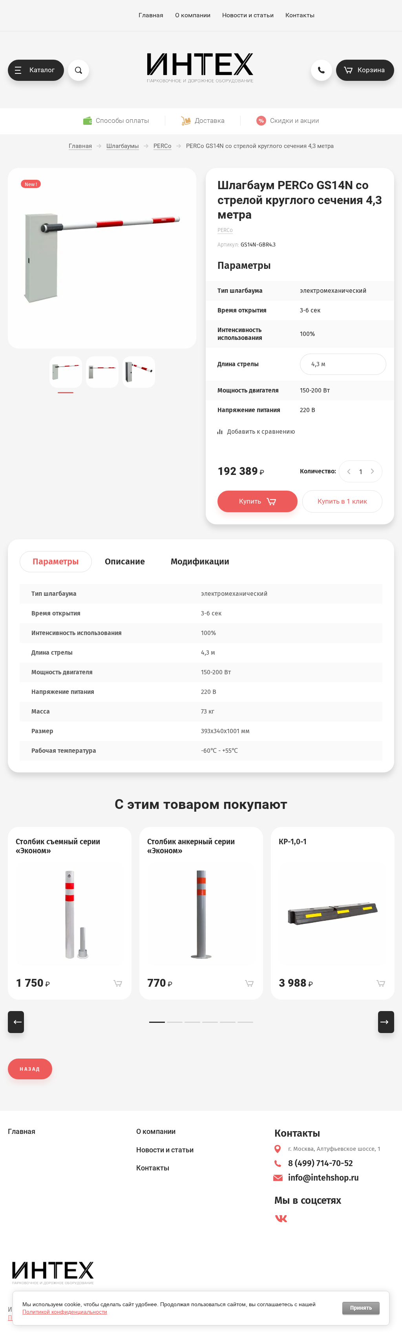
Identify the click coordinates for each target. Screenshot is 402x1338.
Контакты (299, 15)
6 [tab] (245, 1022)
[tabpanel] (70, 913)
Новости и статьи (248, 15)
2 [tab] (175, 1022)
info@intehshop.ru (323, 1178)
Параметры (56, 561)
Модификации (200, 561)
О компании (192, 15)
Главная (151, 15)
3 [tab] (192, 1022)
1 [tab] (157, 1022)
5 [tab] (228, 1022)
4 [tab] (210, 1022)
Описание (125, 561)
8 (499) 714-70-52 (320, 1163)
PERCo (225, 230)
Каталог (42, 70)
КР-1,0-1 (293, 841)
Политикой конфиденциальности (64, 1312)
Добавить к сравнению (261, 431)
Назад (30, 1069)
